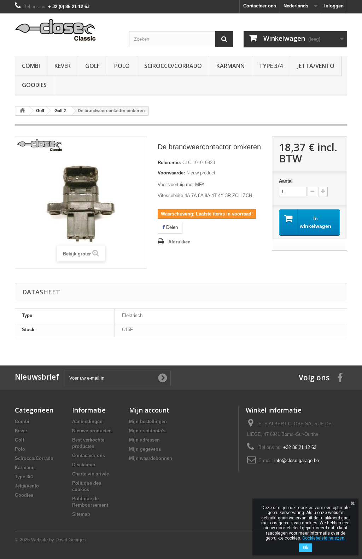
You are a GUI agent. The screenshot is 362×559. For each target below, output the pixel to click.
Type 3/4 (271, 66)
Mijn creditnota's (147, 430)
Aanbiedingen (87, 421)
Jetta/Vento (315, 66)
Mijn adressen (144, 440)
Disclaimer (83, 464)
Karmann (230, 66)
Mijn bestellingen (148, 421)
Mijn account (149, 410)
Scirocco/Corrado (173, 66)
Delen (171, 227)
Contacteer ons (259, 5)
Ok (305, 547)
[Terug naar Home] (22, 110)
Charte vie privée (90, 474)
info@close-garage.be (296, 460)
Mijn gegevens (145, 449)
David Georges (71, 539)
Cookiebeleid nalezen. (323, 538)
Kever (62, 66)
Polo (122, 66)
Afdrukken (179, 241)
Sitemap (81, 514)
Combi (31, 66)
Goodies (34, 85)
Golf (92, 66)
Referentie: (169, 162)
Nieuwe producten (92, 430)
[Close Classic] (66, 30)
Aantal (286, 181)
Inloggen (334, 5)
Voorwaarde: (171, 172)
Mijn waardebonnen (150, 458)
